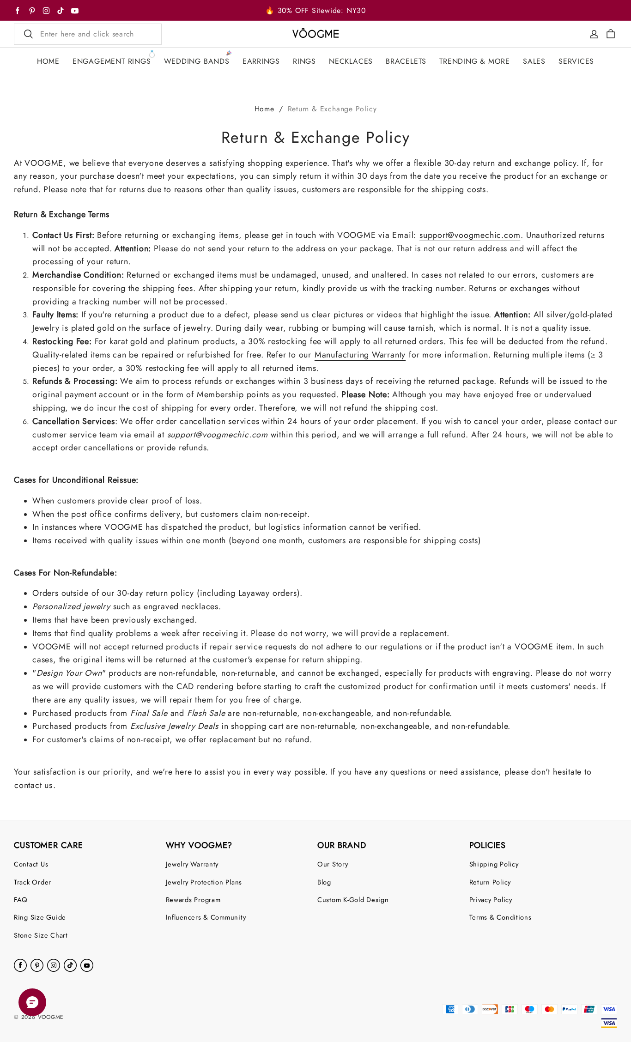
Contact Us (31, 864)
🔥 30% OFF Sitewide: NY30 (315, 10)
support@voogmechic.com (469, 235)
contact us (33, 785)
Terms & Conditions (500, 917)
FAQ (21, 899)
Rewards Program (193, 899)
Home (264, 108)
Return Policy (490, 882)
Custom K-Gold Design (353, 899)
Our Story (332, 864)
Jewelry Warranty (192, 864)
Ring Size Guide (40, 917)
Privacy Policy (490, 899)
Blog (324, 882)
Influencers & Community (206, 917)
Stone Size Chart (41, 935)
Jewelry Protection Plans (204, 882)
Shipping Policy (494, 864)
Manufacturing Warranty (360, 355)
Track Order (32, 882)
